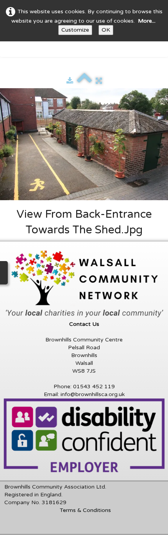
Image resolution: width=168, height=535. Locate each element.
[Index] (84, 81)
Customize (75, 30)
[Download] (69, 81)
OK (106, 30)
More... (146, 21)
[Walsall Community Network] (85, 284)
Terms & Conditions (85, 510)
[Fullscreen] (99, 81)
